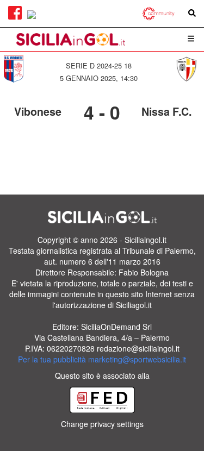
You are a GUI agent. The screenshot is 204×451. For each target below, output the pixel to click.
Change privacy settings (102, 423)
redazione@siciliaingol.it (138, 348)
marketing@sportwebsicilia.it (137, 359)
